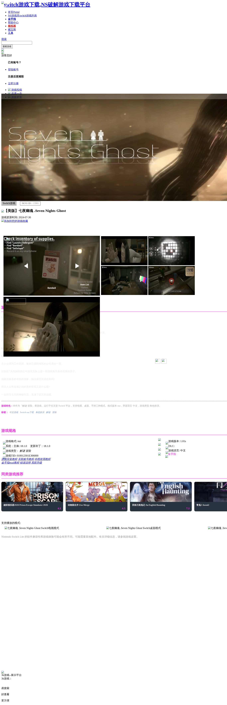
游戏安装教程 (9, 459)
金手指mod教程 (10, 462)
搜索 (4, 39)
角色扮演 (40, 412)
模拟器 (12, 26)
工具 (10, 33)
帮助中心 (13, 22)
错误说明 (25, 462)
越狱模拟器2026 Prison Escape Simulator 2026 (25, 505)
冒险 (54, 412)
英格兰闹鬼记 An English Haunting (148, 505)
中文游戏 (13, 412)
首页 (13, 12)
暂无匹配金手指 (182, 459)
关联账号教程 (26, 459)
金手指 (12, 19)
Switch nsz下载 (27, 412)
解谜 (48, 412)
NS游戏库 (22, 15)
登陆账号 (13, 69)
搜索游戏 (7, 46)
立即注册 (13, 83)
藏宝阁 (12, 29)
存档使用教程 (43, 459)
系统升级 (36, 462)
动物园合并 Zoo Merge (79, 505)
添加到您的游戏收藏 (16, 221)
